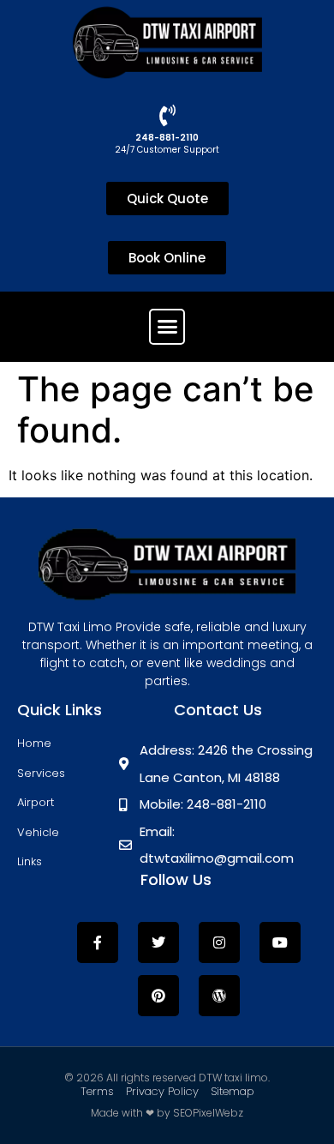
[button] (167, 327)
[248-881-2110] (167, 115)
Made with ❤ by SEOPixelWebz (167, 1112)
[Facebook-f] (97, 942)
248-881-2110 (167, 137)
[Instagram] (219, 942)
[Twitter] (158, 942)
